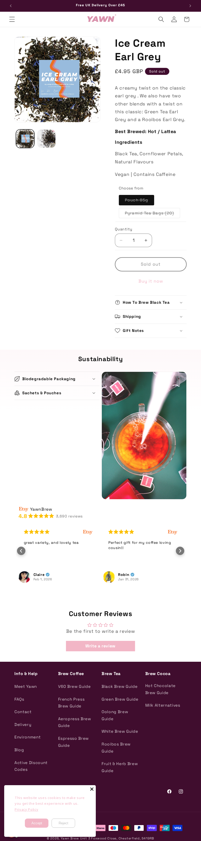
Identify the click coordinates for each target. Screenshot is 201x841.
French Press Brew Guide (71, 703)
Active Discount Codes (31, 766)
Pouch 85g (139, 201)
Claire (39, 574)
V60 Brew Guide (74, 686)
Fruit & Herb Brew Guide (120, 767)
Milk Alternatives (162, 705)
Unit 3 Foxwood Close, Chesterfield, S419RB (117, 838)
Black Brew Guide (120, 686)
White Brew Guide (120, 731)
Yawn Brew (70, 838)
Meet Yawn (25, 686)
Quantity (123, 229)
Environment (27, 737)
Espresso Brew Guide (73, 742)
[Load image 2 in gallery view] (46, 138)
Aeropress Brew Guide (74, 722)
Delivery (22, 724)
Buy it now (150, 281)
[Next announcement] (190, 5)
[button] (12, 19)
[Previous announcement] (10, 5)
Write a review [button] (100, 646)
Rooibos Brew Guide (116, 748)
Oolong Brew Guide (115, 715)
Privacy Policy (26, 809)
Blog (19, 749)
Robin (123, 574)
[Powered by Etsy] (88, 532)
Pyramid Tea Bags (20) (152, 214)
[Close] (91, 789)
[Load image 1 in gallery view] (25, 138)
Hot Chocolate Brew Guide (160, 689)
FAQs (19, 699)
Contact (23, 711)
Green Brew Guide (120, 699)
